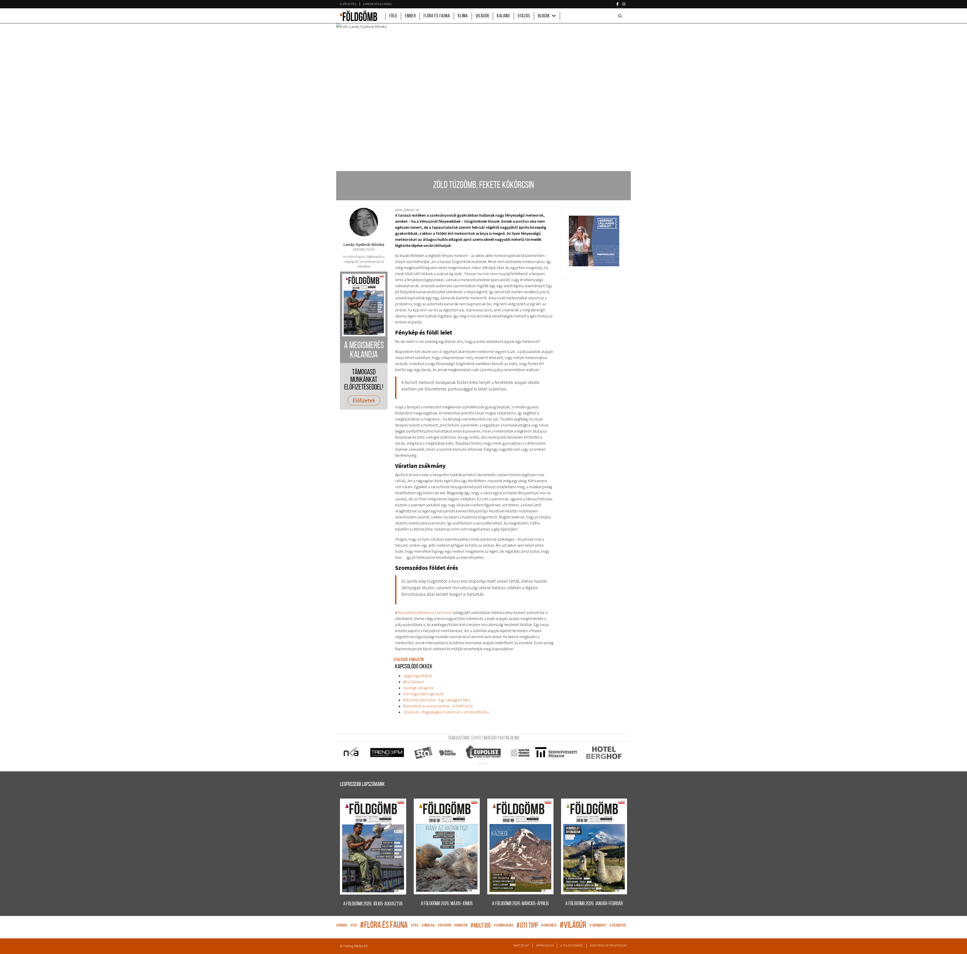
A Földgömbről (571, 945)
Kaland (503, 16)
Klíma (463, 16)
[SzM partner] (556, 753)
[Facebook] (617, 4)
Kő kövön (444, 926)
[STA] (423, 753)
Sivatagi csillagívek (418, 687)
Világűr (482, 16)
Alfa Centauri (413, 681)
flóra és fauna (384, 925)
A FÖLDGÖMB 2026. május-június (447, 903)
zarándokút (598, 926)
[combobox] (621, 16)
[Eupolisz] (484, 753)
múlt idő (481, 926)
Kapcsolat (521, 945)
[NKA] (351, 753)
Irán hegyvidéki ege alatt (423, 693)
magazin (416, 660)
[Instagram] (623, 4)
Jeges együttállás (417, 675)
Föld (393, 16)
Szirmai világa (503, 926)
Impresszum (545, 945)
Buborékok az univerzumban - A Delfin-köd (437, 705)
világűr (401, 660)
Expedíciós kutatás (377, 4)
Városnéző (549, 926)
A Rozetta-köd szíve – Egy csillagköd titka (436, 699)
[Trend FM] (387, 753)
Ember (410, 16)
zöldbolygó (618, 926)
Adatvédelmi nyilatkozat (608, 945)
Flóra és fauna (437, 16)
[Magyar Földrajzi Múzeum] (520, 753)
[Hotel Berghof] (604, 753)
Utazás (524, 16)
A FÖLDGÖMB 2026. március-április (520, 903)
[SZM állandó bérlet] (594, 241)
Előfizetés (348, 4)
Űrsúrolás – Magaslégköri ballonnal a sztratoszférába (446, 711)
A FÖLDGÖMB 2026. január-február (594, 903)
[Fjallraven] (448, 753)
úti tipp (527, 926)
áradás (341, 926)
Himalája (428, 926)
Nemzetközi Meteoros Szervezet (425, 612)
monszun (460, 926)
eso (354, 926)
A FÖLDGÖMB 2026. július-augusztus (373, 904)
